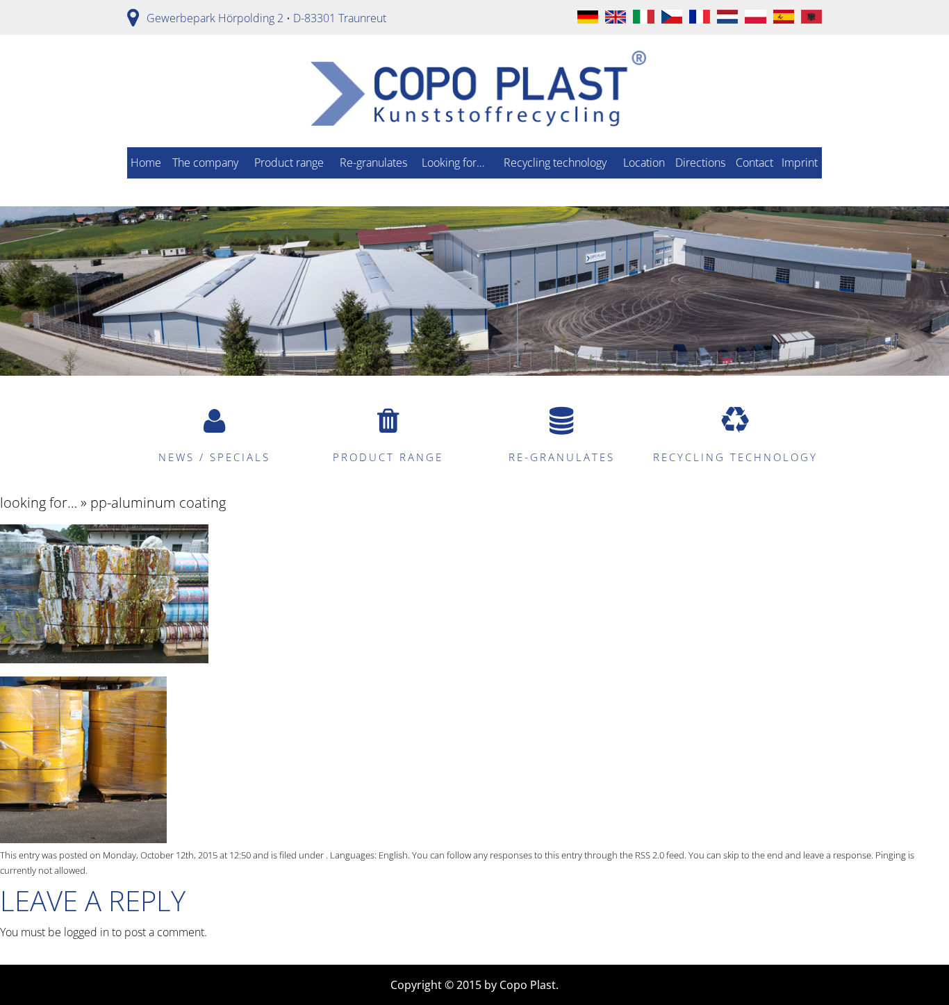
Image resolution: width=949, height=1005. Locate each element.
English (393, 855)
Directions (700, 162)
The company (205, 162)
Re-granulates (373, 162)
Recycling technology (555, 162)
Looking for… (453, 162)
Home (146, 162)
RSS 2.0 (649, 855)
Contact (754, 162)
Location (644, 162)
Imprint (800, 162)
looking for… (38, 502)
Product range (289, 162)
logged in (86, 932)
